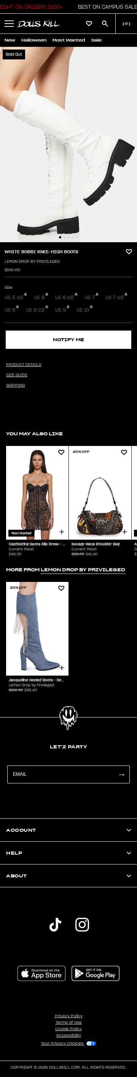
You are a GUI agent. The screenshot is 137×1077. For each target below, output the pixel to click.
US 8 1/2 (35, 310)
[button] (106, 7)
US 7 (89, 297)
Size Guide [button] (16, 375)
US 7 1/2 (114, 297)
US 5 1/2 (14, 297)
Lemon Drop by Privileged (32, 262)
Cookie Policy (68, 1029)
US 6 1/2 (64, 297)
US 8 (10, 310)
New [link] (10, 40)
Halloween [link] (33, 40)
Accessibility (68, 1035)
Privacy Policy (69, 1016)
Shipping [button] (15, 385)
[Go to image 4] (73, 237)
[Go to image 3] (68, 237)
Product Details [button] (23, 365)
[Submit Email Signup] (121, 774)
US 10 (82, 310)
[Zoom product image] (68, 144)
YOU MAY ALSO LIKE (34, 433)
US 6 (39, 297)
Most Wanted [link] (69, 40)
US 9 (60, 310)
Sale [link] (96, 40)
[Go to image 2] (64, 237)
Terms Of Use (69, 1022)
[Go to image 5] (77, 237)
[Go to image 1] (60, 237)
